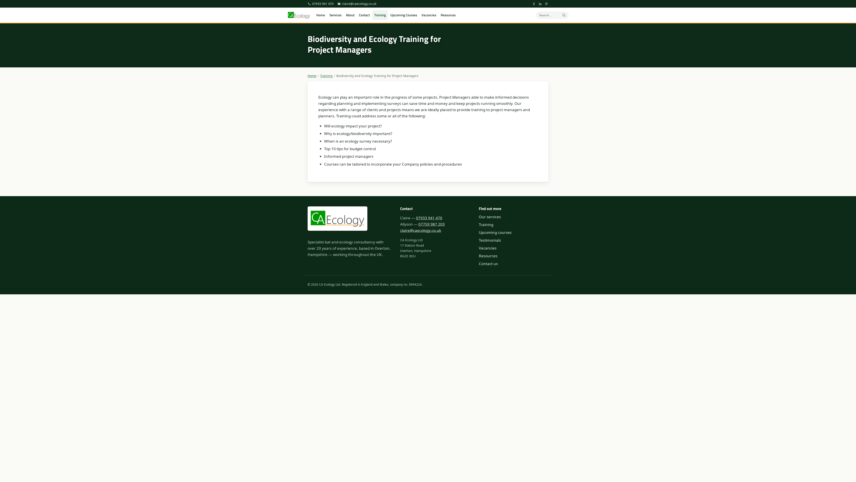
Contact (364, 15)
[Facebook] (534, 4)
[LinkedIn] (540, 4)
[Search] (564, 15)
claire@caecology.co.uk (359, 4)
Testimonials (490, 240)
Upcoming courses (495, 232)
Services (335, 15)
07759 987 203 (431, 224)
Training (380, 15)
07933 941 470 (322, 4)
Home (320, 15)
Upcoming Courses (403, 15)
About (350, 15)
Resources (448, 15)
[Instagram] (546, 4)
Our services (490, 216)
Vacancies (429, 15)
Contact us (488, 263)
